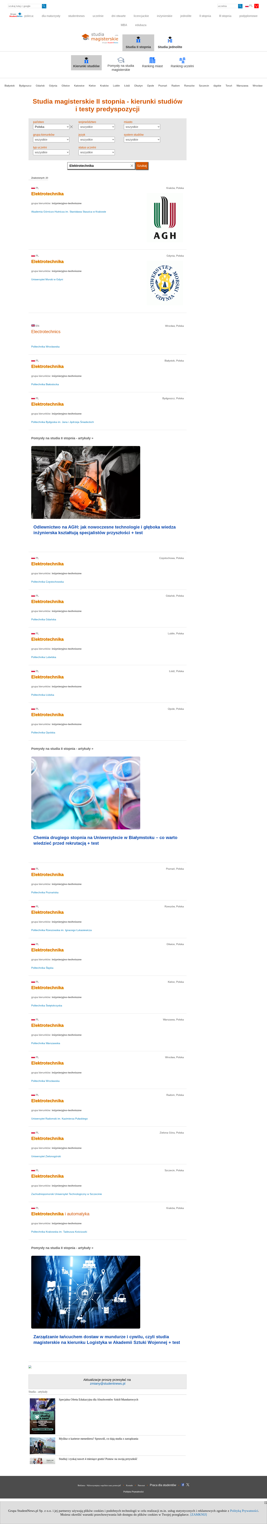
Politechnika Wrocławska (45, 346)
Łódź (127, 85)
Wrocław (257, 85)
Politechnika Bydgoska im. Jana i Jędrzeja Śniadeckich (62, 422)
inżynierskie (164, 15)
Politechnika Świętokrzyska (46, 1005)
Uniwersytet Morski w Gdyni (47, 279)
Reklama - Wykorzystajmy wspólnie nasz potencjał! (99, 1485)
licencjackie (141, 15)
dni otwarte (119, 15)
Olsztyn (138, 85)
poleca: (29, 15)
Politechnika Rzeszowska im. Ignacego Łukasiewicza (61, 930)
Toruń (229, 85)
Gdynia (53, 85)
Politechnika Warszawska (45, 1043)
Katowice (79, 85)
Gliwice (66, 85)
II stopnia (205, 15)
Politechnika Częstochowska (47, 581)
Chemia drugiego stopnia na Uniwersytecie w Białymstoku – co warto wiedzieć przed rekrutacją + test (105, 840)
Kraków (104, 85)
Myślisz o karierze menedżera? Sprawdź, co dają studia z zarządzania (98, 1438)
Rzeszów (189, 85)
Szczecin (204, 85)
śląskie (217, 85)
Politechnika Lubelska (43, 657)
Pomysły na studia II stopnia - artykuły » (62, 438)
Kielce (92, 85)
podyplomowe (248, 15)
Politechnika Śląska (42, 967)
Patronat (141, 1485)
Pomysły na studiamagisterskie (121, 68)
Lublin (116, 85)
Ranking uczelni (182, 66)
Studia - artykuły (38, 1391)
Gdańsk (40, 85)
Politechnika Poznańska (44, 892)
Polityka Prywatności (133, 1491)
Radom (175, 85)
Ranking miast (152, 66)
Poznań (162, 85)
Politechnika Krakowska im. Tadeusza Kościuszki (59, 1231)
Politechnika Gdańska (43, 619)
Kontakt (129, 1485)
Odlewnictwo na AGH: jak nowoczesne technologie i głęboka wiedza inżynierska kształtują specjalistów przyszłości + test (104, 530)
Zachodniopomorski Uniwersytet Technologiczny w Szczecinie (66, 1194)
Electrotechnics (45, 331)
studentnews (76, 15)
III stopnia (225, 15)
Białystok (10, 85)
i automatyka (60, 1213)
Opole (150, 85)
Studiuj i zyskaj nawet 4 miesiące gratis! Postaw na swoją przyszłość (98, 1458)
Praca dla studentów (163, 1485)
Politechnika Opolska (43, 732)
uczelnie (98, 15)
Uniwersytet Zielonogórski (46, 1156)
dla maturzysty (51, 15)
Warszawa (242, 85)
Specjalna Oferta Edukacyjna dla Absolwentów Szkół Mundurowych (98, 1399)
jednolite (185, 15)
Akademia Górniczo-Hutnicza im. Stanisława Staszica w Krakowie (68, 211)
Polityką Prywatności (244, 1511)
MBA (124, 25)
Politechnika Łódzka (42, 694)
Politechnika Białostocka (45, 384)
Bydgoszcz (25, 85)
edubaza (140, 25)
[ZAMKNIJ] (198, 1514)
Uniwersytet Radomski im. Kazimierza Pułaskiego (59, 1118)
